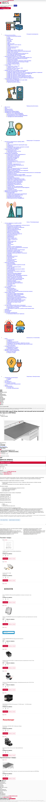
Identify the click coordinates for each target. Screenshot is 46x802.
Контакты (1, 401)
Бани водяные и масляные (13, 156)
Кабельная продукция (9, 262)
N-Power (7, 380)
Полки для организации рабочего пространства (17, 53)
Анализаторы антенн (12, 150)
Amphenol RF (10, 242)
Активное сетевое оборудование (14, 246)
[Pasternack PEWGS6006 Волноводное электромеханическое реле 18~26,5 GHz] (9, 676)
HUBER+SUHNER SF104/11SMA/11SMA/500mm (12, 551)
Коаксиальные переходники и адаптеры (16, 271)
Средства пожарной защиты (13, 63)
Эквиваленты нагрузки (12, 234)
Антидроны (9, 340)
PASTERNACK (8, 310)
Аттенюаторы (10, 272)
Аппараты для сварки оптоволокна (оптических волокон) (19, 291)
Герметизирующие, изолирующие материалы (17, 275)
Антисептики (10, 39)
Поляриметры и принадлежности (14, 184)
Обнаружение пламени (12, 348)
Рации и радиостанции (10, 292)
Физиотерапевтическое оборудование (15, 198)
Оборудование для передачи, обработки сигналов (18, 342)
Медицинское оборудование (11, 191)
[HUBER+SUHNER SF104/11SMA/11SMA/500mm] (9, 545)
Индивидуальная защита (12, 347)
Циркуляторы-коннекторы (13, 231)
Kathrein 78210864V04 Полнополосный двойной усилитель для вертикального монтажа (20, 616)
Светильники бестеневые (13, 46)
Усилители (9, 254)
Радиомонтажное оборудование (12, 78)
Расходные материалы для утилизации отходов (17, 61)
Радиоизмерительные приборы (12, 149)
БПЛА (6, 338)
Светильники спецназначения (13, 383)
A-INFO (8, 240)
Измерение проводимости (13, 157)
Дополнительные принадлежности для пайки (17, 79)
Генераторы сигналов (12, 152)
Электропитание (8, 386)
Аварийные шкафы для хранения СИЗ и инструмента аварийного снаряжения (24, 72)
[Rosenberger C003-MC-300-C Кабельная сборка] (9, 720)
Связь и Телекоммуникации (32, 222)
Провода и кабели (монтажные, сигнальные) (17, 252)
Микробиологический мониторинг (14, 197)
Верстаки (9, 40)
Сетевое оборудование (12, 239)
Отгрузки (1, 400)
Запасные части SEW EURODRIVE (15, 113)
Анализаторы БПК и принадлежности (15, 165)
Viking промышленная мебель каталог (8, 450)
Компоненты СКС (11, 283)
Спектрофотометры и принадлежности (15, 161)
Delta (6, 108)
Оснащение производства (32, 34)
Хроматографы (10, 176)
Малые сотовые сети (11, 238)
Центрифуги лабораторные (13, 177)
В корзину (5, 558)
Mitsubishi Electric (9, 109)
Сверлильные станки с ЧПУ (13, 66)
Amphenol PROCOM (11, 241)
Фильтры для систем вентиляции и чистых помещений (19, 175)
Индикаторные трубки (12, 158)
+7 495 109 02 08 (6, 472)
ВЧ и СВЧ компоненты (12, 248)
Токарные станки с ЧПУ (12, 67)
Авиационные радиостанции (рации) (15, 294)
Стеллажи (9, 41)
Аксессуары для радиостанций (14, 302)
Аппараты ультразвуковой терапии (15, 194)
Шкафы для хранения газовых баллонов (16, 74)
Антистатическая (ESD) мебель (14, 36)
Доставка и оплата (3, 392)
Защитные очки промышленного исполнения (17, 58)
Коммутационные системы (13, 307)
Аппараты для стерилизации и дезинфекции (17, 193)
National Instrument (9, 110)
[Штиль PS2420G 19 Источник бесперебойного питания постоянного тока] (9, 589)
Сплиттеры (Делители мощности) (14, 233)
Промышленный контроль (32, 105)
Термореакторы (10, 188)
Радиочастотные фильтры (13, 228)
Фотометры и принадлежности (14, 164)
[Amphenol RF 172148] (9, 567)
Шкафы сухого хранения (12, 52)
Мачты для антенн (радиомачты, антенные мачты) (18, 225)
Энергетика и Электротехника (33, 376)
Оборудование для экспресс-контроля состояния (18, 146)
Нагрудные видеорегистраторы (12, 349)
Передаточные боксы (12, 173)
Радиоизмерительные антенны (14, 151)
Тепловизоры (10, 142)
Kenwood (9, 304)
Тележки (9, 49)
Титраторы (9, 162)
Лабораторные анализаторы (13, 155)
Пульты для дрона (11, 345)
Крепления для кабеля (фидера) (14, 273)
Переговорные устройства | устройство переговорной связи (20, 308)
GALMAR (9, 378)
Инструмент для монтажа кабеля (14, 276)
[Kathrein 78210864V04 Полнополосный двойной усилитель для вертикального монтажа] (9, 610)
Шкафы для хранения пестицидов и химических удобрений (20, 77)
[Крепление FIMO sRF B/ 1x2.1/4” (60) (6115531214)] (9, 742)
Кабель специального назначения (14, 277)
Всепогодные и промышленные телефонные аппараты (19, 306)
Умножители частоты (11, 259)
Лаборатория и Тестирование (33, 140)
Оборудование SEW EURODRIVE (12, 112)
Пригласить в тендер (14, 451)
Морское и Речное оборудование (12, 350)
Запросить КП (4, 451)
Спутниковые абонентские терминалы (15, 313)
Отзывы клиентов (3, 395)
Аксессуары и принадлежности (14, 148)
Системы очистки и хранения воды (15, 186)
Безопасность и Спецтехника (33, 337)
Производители (3, 394)
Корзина (2, 402)
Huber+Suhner (10, 244)
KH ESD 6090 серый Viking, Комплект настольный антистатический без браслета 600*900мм (21, 771)
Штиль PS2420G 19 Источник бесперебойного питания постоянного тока (17, 594)
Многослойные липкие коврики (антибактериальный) (19, 51)
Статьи (1, 396)
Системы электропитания (13, 388)
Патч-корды (9, 284)
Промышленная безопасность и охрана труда (15, 56)
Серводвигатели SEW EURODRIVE (15, 116)
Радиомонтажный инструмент (13, 82)
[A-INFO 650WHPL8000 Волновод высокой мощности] (9, 632)
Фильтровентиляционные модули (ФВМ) (16, 174)
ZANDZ (8, 379)
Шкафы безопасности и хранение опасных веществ (16, 70)
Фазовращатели (10, 235)
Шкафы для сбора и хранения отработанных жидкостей (19, 73)
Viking (1, 443)
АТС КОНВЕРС (8, 381)
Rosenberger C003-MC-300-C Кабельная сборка (12, 726)
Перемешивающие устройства (14, 183)
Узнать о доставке (4, 416)
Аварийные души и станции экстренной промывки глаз (19, 57)
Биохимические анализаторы (13, 196)
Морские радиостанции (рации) (14, 298)
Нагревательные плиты (12, 160)
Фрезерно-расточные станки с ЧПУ (15, 68)
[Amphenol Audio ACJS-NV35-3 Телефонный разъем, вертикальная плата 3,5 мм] (9, 654)
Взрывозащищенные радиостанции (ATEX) (16, 297)
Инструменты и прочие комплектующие (16, 249)
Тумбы (8, 42)
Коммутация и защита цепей (13, 250)
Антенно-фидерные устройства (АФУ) (13, 223)
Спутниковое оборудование (11, 312)
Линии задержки (10, 267)
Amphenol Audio (5, 661)
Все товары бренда (3, 446)
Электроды (9, 167)
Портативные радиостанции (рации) (15, 293)
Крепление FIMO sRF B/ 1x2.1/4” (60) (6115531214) (13, 747)
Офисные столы (10, 43)
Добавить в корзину (5, 462)
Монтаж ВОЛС (8, 287)
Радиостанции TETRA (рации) (13, 295)
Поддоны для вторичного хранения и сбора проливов (19, 60)
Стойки (8, 45)
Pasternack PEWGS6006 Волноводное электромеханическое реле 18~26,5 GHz (18, 682)
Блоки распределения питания (14, 229)
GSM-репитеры (10, 236)
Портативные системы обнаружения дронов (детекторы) (19, 344)
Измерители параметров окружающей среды (17, 144)
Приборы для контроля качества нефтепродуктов (18, 187)
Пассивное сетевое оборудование (14, 251)
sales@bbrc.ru (4, 7)
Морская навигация (11, 351)
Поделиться (3, 452)
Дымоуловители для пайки (13, 80)
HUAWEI (9, 243)
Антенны (9, 224)
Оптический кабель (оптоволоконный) (15, 278)
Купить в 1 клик (4, 464)
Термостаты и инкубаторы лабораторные (16, 180)
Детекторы (9, 255)
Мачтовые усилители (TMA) (13, 232)
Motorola (9, 303)
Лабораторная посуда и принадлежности (16, 154)
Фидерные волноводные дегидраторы (15, 227)
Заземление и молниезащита (11, 377)
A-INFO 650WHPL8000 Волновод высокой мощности (13, 638)
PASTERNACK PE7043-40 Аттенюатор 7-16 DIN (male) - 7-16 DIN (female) (17, 704)
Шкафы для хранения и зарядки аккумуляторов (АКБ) (19, 75)
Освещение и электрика (10, 382)
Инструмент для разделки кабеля (14, 279)
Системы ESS (10, 387)
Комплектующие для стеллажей (14, 55)
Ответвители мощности (12, 230)
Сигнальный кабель (11, 286)
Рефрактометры (10, 185)
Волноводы (9, 265)
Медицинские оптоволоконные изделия (13, 190)
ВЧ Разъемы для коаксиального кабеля (16, 268)
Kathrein (9, 245)
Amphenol (7, 309)
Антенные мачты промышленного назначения (17, 247)
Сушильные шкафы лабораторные (15, 181)
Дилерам (1, 397)
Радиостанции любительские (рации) (15, 300)
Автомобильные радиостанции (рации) (15, 296)
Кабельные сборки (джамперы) (14, 274)
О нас (1, 393)
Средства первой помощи (13, 62)
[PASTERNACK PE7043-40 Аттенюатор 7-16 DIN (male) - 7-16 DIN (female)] (9, 698)
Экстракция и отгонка (12, 189)
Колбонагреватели (11, 159)
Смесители (9, 258)
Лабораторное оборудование (11, 153)
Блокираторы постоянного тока (14, 226)
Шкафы (9, 38)
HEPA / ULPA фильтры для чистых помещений (17, 168)
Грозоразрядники (11, 270)
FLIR (8, 143)
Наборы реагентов (11, 166)
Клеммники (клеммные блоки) (13, 281)
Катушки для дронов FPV (12, 341)
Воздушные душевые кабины (13, 169)
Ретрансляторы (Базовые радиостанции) (16, 299)
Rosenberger (7, 311)
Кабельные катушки (11, 280)
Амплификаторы (11, 192)
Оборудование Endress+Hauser (12, 111)
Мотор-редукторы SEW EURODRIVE (15, 114)
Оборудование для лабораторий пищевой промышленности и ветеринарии (24, 172)
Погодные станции (11, 352)
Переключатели (10, 257)
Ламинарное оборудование (13, 171)
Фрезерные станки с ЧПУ (12, 69)
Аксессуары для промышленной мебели (16, 54)
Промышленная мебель (10, 35)
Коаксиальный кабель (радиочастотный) (16, 264)
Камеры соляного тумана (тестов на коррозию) (17, 170)
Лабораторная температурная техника (15, 178)
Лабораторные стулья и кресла (14, 44)
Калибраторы (10, 145)
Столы (8, 37)
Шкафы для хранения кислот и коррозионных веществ (19, 76)
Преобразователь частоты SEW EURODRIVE (17, 115)
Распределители (10, 260)
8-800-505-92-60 (10, 0)
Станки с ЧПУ (8, 65)
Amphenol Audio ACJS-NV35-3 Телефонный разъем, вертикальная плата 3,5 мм (18, 660)
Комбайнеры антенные (12, 256)
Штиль (6, 385)
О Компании (2, 782)
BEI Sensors (7, 107)
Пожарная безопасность (10, 346)
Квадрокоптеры (10, 339)
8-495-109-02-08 (5, 1)
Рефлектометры (10, 288)
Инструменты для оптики (12, 290)
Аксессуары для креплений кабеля (15, 282)
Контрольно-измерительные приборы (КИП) (14, 141)
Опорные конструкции (12, 261)
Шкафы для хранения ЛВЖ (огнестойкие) (16, 71)
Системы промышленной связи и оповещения (15, 305)
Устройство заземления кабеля (14, 266)
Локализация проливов (12, 59)
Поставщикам (2, 398)
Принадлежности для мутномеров (14, 182)
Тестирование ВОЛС (11, 289)
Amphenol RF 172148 (7, 573)
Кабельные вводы (11, 263)
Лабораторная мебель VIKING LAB (15, 50)
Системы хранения (11, 47)
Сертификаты (2, 399)
